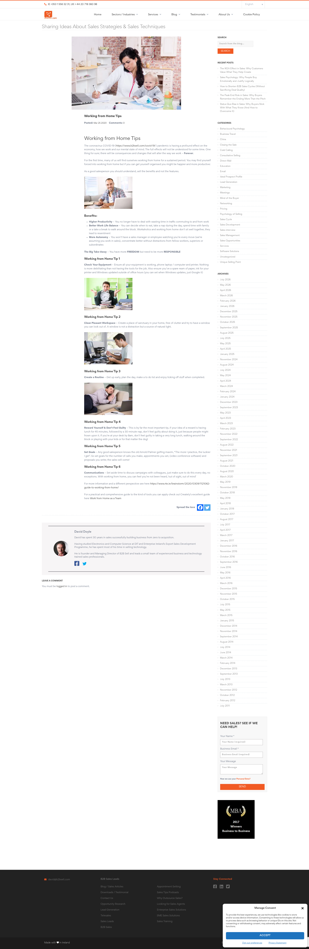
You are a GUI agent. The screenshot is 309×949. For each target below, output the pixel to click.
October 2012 (227, 695)
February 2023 (227, 429)
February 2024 (228, 392)
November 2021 (228, 450)
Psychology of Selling (231, 214)
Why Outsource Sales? (170, 898)
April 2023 (225, 418)
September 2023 (229, 408)
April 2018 (225, 504)
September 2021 (229, 456)
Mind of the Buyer (229, 198)
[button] (302, 908)
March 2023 (226, 423)
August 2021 (226, 461)
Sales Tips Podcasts (168, 892)
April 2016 (225, 578)
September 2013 (229, 674)
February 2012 (227, 701)
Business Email (229, 749)
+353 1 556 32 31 (60, 4)
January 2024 (227, 397)
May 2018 (225, 498)
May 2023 (225, 413)
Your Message (228, 761)
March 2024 (226, 386)
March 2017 (226, 535)
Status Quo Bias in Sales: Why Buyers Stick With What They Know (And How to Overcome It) (242, 107)
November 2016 (228, 551)
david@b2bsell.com (59, 879)
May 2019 (225, 482)
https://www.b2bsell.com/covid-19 (135, 146)
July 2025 (225, 338)
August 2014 (226, 642)
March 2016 (226, 583)
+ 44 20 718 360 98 (86, 4)
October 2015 (227, 599)
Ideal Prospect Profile (231, 177)
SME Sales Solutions (168, 916)
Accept (265, 935)
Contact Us (107, 898)
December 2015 (228, 589)
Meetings (225, 193)
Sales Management (230, 235)
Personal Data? (243, 779)
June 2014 (225, 653)
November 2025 (228, 317)
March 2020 (226, 477)
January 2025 (227, 354)
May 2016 (225, 573)
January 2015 (227, 621)
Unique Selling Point (230, 262)
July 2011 (225, 706)
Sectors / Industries (123, 15)
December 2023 (228, 402)
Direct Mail (225, 161)
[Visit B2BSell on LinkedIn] (221, 885)
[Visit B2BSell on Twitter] (227, 885)
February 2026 (228, 301)
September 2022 (229, 440)
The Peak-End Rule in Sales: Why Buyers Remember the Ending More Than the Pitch (243, 97)
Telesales (106, 916)
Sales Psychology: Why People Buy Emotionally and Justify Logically (238, 79)
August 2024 (227, 365)
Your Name (227, 736)
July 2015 (225, 605)
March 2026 (226, 296)
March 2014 (226, 658)
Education (225, 166)
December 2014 (228, 626)
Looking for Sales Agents (171, 904)
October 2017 (227, 514)
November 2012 (228, 690)
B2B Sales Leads (110, 879)
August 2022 (227, 445)
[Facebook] (200, 507)
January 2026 (227, 306)
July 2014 (225, 647)
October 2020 (227, 466)
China (223, 139)
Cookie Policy (251, 15)
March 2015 (226, 615)
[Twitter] (207, 507)
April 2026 (225, 290)
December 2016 (228, 546)
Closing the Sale (228, 145)
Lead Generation (228, 182)
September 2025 (229, 328)
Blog (174, 15)
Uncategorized (227, 257)
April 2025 (225, 349)
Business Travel (228, 134)
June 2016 (225, 567)
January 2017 (227, 541)
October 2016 (227, 557)
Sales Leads (107, 921)
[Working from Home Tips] (126, 73)
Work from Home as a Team (105, 498)
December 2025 (228, 312)
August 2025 (227, 333)
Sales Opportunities (230, 241)
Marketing (225, 187)
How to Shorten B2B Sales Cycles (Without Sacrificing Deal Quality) (242, 88)
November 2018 (228, 487)
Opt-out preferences (252, 943)
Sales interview (227, 230)
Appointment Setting (169, 887)
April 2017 (225, 530)
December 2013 (228, 669)
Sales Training (164, 921)
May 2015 (225, 610)
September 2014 (229, 637)
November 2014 (228, 631)
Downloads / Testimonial (114, 892)
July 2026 (225, 280)
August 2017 (226, 519)
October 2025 (227, 322)
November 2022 (228, 434)
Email (223, 172)
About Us (224, 15)
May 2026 (225, 285)
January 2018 (227, 509)
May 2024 (225, 376)
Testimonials (197, 15)
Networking (226, 204)
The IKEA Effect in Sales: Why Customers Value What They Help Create (241, 70)
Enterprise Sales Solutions (171, 910)
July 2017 (225, 525)
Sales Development (230, 225)
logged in (61, 586)
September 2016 (229, 562)
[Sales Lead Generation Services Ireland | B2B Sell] (50, 15)
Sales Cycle (226, 219)
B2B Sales (106, 927)
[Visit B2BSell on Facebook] (214, 885)
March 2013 (226, 685)
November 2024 (229, 360)
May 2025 (225, 344)
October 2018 (227, 493)
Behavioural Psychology (232, 129)
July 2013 (225, 679)
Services (153, 15)
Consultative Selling (230, 156)
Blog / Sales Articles (112, 887)
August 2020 (227, 471)
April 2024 (225, 381)
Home (97, 15)
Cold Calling (226, 150)
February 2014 (227, 663)
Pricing (223, 209)
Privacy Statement (277, 943)
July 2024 (225, 370)
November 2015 (228, 594)
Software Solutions (229, 251)
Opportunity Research (113, 904)
